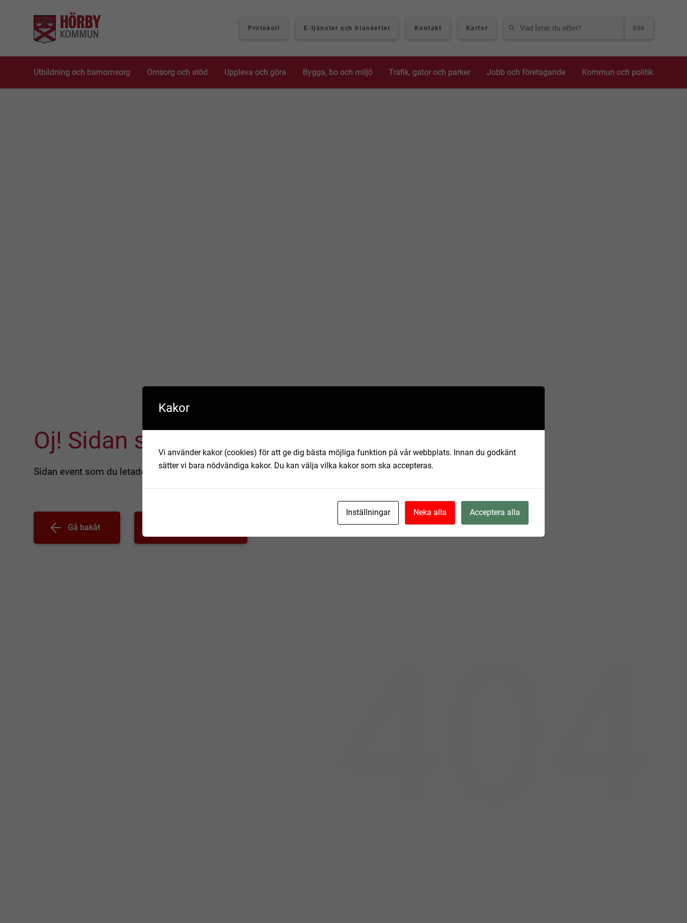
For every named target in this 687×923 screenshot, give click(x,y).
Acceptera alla (495, 512)
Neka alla (430, 512)
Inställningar (368, 512)
